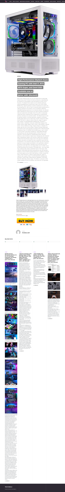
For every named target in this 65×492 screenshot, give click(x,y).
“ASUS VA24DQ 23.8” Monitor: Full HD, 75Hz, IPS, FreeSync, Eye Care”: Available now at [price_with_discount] (39, 256)
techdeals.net (26, 232)
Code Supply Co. (14, 489)
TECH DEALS (8, 487)
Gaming (19, 76)
